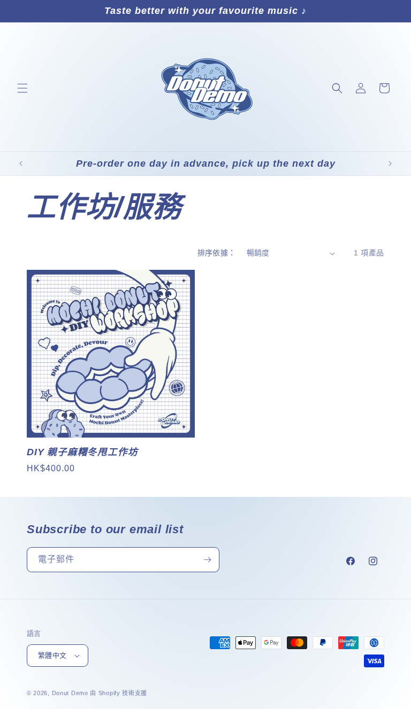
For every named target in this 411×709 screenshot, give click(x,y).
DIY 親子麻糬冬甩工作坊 (82, 452)
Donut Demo (70, 693)
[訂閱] (207, 559)
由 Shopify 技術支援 (118, 693)
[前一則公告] (21, 163)
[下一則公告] (390, 163)
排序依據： (216, 252)
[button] (22, 88)
